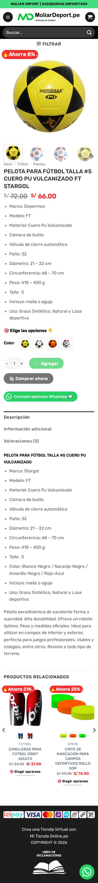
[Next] (86, 95)
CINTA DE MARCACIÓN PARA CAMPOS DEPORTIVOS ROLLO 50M (72, 758)
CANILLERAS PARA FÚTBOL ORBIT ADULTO (25, 754)
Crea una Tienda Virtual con (49, 829)
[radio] (25, 343)
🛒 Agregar (46, 363)
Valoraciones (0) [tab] (21, 441)
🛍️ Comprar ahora (28, 378)
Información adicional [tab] (28, 428)
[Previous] (11, 95)
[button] (8, 17)
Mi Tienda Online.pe (49, 836)
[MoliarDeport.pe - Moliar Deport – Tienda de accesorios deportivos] (49, 17)
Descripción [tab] (17, 417)
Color (9, 343)
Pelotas (39, 164)
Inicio (8, 164)
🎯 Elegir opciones (25, 772)
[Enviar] (89, 32)
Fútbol (23, 164)
